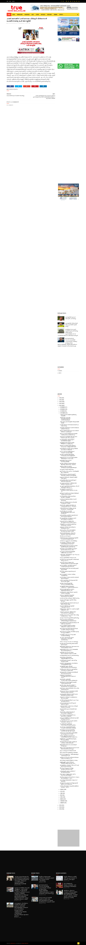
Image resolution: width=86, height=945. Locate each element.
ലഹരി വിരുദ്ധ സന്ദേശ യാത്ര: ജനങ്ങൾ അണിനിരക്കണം (69, 577)
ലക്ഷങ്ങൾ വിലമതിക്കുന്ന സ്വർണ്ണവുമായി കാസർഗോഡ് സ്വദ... (68, 676)
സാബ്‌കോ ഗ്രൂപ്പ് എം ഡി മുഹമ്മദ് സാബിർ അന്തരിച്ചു (68, 635)
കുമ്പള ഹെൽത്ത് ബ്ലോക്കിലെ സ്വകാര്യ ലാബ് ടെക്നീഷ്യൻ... (68, 455)
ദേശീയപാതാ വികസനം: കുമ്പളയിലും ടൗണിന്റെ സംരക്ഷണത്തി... (68, 669)
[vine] (73, 1)
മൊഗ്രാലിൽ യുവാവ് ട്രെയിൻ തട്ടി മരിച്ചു (68, 709)
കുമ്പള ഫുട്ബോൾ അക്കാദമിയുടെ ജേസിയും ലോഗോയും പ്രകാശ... (68, 464)
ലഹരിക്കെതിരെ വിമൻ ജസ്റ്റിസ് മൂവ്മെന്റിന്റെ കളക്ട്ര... (67, 440)
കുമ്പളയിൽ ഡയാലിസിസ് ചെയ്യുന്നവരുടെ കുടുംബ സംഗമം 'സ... (68, 490)
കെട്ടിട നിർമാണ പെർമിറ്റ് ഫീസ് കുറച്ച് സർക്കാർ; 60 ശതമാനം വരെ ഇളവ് (70, 878)
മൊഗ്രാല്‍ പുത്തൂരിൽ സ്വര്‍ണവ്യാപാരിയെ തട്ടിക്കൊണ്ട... (69, 679)
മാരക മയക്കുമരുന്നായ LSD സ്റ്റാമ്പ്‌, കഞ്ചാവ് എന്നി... (68, 703)
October (62, 411)
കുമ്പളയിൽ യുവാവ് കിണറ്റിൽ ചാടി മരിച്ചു (70, 317)
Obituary (49, 14)
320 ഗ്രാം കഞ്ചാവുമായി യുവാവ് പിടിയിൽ (68, 571)
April (61, 797)
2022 (60, 405)
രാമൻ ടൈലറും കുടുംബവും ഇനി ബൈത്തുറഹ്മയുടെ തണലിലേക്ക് (68, 474)
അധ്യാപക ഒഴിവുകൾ (65, 536)
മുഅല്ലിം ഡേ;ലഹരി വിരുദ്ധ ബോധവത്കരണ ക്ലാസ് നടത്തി (68, 653)
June (61, 793)
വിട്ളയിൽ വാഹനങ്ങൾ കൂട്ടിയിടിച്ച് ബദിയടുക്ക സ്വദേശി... (68, 524)
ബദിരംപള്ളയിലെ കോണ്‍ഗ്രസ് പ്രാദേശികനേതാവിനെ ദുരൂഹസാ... (69, 736)
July (61, 791)
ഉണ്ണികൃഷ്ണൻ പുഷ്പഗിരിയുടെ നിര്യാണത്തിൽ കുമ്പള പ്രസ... (68, 762)
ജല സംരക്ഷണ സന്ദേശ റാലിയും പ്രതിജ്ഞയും (67, 574)
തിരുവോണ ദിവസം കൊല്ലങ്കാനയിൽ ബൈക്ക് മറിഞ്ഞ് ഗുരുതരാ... (69, 691)
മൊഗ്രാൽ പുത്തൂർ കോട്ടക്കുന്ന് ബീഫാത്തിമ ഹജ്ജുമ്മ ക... (67, 712)
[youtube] (75, 1)
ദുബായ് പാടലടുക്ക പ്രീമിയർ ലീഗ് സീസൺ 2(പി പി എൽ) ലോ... (68, 612)
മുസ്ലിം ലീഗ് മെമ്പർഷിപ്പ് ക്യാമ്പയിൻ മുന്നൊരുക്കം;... (69, 644)
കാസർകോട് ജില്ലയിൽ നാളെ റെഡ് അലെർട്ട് (68, 780)
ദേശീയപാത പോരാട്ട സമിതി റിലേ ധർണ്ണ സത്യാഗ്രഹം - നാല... (69, 615)
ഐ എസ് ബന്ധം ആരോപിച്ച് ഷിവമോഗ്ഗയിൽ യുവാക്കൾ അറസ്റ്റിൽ (69, 563)
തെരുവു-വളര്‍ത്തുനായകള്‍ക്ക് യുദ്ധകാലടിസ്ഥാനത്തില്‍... (67, 595)
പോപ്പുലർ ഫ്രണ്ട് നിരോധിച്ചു (67, 469)
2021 (60, 805)
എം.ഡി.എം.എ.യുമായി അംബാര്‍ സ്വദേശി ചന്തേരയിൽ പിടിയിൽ (68, 727)
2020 (60, 807)
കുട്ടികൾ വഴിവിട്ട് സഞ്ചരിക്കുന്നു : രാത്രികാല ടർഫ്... (68, 527)
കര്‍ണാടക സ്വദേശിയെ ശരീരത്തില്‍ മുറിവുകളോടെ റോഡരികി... (68, 733)
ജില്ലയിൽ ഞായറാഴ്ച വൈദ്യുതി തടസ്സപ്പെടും (68, 745)
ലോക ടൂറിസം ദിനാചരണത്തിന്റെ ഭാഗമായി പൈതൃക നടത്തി (67, 530)
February (62, 801)
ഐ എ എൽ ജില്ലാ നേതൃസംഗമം (68, 557)
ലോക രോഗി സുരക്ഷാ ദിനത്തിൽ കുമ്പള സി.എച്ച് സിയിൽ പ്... (69, 632)
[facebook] (61, 1)
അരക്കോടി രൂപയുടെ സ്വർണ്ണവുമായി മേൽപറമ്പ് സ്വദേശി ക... (69, 783)
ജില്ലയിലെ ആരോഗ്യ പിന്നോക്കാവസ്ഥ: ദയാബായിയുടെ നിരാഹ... (69, 647)
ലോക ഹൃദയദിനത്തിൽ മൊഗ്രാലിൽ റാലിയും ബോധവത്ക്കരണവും (68, 434)
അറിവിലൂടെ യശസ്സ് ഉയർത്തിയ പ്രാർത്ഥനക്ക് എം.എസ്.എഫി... (68, 730)
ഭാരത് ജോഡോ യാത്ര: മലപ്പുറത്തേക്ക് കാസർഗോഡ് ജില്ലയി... (69, 449)
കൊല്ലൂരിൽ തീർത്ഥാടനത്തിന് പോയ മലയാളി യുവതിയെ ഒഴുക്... (69, 694)
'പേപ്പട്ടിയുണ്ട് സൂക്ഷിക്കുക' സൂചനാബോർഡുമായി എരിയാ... (68, 724)
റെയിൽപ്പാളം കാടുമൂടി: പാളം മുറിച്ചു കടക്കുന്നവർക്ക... (68, 660)
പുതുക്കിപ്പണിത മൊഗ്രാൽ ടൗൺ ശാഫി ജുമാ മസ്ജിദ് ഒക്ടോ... (69, 603)
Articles (43, 14)
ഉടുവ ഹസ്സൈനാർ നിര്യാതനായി (68, 750)
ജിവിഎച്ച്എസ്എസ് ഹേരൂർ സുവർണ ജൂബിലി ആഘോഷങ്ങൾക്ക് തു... (69, 546)
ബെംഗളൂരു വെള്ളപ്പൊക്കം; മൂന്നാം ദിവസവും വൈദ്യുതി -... (68, 774)
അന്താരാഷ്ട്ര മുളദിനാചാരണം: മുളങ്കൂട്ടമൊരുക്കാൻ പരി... (67, 589)
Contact (13, 1)
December (62, 407)
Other (37, 14)
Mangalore (20, 14)
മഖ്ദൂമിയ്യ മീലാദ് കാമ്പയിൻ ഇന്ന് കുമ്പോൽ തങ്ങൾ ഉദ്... (68, 480)
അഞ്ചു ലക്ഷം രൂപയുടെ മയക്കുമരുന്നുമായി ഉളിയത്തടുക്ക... (68, 467)
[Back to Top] (78, 943)
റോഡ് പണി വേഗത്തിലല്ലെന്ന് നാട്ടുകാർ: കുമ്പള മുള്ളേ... (67, 452)
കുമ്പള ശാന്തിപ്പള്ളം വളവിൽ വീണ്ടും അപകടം (68, 600)
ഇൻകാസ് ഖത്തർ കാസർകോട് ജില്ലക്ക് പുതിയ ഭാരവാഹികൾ (69, 493)
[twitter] (63, 1)
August (62, 789)
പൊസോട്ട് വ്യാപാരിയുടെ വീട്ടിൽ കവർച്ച (69, 598)
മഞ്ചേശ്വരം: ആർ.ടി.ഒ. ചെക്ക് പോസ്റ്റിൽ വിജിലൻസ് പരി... (69, 609)
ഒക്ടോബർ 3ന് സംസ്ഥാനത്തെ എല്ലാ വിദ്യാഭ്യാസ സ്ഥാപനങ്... (68, 458)
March (62, 799)
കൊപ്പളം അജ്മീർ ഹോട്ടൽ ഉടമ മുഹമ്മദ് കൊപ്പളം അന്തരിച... (69, 718)
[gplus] (68, 1)
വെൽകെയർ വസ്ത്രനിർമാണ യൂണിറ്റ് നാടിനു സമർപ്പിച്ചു (68, 592)
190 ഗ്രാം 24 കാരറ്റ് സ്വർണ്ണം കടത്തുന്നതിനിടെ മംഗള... (67, 768)
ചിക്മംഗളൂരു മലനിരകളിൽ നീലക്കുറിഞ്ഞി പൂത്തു (69, 422)
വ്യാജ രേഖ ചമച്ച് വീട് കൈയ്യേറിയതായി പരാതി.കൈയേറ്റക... (65, 419)
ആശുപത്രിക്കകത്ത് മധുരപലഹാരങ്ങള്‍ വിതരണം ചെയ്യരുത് (69, 431)
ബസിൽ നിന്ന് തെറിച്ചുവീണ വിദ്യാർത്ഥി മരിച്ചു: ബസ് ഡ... (69, 560)
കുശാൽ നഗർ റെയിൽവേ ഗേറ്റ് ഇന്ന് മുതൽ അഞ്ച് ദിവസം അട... (68, 549)
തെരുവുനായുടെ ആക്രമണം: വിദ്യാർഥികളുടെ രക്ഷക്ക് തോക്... (68, 620)
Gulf (33, 14)
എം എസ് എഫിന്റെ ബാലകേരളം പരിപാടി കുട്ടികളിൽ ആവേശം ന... (69, 486)
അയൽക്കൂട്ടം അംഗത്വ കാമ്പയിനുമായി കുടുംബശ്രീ (69, 569)
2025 (60, 399)
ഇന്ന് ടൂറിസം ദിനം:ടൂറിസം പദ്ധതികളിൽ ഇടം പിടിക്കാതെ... (69, 471)
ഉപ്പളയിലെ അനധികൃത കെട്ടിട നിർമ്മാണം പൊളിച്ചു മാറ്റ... (67, 443)
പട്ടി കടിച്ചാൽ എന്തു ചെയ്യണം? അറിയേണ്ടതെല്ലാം (67, 771)
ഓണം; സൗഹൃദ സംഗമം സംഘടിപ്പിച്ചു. (69, 641)
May (61, 795)
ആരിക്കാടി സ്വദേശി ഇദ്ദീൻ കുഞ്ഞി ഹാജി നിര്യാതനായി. (68, 682)
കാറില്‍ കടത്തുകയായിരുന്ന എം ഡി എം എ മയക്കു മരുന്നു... (69, 700)
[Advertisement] (68, 78)
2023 (60, 403)
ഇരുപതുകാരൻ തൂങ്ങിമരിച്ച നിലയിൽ (69, 752)
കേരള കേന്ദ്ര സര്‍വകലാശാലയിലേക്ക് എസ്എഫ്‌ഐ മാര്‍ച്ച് (69, 672)
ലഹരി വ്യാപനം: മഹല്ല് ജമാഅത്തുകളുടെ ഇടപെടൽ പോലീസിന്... (67, 512)
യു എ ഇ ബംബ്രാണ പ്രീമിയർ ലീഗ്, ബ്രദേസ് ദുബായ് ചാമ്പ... (68, 483)
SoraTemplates (13, 943)
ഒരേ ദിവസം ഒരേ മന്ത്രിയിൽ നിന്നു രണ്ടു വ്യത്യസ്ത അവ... (69, 688)
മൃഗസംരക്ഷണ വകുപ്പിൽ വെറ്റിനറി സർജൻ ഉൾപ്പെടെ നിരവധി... (68, 566)
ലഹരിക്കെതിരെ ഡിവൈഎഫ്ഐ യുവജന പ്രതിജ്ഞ (68, 496)
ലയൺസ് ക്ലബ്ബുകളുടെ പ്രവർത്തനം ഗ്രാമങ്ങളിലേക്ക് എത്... (69, 663)
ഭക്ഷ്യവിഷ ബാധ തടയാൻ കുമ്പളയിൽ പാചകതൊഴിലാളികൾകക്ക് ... (69, 538)
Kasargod (27, 14)
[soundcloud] (79, 1)
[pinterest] (77, 1)
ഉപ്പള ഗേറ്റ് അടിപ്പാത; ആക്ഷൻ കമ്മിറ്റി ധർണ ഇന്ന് (68, 477)
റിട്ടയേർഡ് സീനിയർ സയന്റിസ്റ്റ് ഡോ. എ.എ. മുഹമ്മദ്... (68, 697)
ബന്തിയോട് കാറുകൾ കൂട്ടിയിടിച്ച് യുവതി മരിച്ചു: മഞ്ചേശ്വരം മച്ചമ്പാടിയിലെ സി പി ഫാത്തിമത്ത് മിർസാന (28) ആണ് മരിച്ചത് (68, 332)
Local (13, 14)
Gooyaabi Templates (24, 943)
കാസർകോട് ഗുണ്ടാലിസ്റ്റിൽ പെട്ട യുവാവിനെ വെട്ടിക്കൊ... (67, 715)
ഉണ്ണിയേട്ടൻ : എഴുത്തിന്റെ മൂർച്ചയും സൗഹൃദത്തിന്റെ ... (68, 739)
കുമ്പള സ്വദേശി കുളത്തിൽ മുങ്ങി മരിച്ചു (69, 617)
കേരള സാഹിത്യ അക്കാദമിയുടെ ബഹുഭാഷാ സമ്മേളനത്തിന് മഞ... (68, 446)
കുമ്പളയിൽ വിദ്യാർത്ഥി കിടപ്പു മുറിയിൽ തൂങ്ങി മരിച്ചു (71, 324)
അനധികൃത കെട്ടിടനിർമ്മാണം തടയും (69, 760)
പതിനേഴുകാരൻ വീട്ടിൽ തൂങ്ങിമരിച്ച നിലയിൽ (68, 415)
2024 (60, 401)
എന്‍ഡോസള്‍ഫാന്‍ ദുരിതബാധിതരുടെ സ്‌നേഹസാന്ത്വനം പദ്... (69, 758)
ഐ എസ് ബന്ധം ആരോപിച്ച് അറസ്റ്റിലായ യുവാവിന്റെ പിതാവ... (68, 521)
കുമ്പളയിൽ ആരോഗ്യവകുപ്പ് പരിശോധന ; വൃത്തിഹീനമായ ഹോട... (69, 586)
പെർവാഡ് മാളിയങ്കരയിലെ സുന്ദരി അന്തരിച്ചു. (68, 499)
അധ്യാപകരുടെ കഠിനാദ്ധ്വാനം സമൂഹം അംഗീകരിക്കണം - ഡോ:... (69, 777)
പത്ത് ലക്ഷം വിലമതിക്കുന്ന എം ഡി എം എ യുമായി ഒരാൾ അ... (69, 555)
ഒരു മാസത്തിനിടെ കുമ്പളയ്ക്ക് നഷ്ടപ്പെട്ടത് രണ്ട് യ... (67, 606)
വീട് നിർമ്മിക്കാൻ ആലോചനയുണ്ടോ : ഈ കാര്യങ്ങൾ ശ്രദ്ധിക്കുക (70, 885)
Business (60, 370)
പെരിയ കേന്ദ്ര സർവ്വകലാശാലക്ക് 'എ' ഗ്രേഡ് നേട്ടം (69, 425)
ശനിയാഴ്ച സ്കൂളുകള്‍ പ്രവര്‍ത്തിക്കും (68, 540)
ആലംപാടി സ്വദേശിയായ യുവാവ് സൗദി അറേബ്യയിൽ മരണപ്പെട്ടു (69, 748)
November (62, 409)
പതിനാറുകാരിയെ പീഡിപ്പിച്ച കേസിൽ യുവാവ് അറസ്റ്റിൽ (68, 580)
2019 (60, 809)
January (62, 802)
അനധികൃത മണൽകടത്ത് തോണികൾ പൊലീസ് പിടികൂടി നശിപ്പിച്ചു (69, 629)
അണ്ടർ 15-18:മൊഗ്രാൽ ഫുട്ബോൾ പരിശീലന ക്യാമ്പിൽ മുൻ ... (68, 742)
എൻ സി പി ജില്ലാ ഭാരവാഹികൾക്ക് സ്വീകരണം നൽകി (68, 502)
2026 (60, 397)
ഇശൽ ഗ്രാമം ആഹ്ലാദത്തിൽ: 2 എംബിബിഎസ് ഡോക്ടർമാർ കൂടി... (68, 685)
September (62, 413)
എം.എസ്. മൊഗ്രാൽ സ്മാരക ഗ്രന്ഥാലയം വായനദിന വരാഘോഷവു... (67, 638)
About (10, 1)
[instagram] (66, 1)
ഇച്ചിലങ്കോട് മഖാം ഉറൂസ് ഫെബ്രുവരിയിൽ (65, 461)
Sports (61, 14)
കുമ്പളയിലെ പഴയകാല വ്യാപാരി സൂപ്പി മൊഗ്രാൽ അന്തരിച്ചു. (69, 765)
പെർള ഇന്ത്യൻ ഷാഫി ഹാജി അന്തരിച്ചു (69, 655)
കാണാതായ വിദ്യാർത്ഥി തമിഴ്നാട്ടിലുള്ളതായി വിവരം (66, 657)
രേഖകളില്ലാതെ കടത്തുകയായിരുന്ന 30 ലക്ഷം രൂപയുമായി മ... (69, 623)
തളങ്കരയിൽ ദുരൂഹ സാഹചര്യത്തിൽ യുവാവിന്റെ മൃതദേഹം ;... (69, 650)
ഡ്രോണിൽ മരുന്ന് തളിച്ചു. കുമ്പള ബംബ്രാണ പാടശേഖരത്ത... (68, 508)
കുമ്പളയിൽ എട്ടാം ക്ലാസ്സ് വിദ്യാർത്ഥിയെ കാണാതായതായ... (68, 666)
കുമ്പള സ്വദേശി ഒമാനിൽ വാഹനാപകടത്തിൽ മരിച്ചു (66, 583)
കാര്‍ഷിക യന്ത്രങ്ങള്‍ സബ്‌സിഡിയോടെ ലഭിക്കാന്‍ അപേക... (69, 428)
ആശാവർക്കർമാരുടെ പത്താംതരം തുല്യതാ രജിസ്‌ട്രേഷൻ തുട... (68, 533)
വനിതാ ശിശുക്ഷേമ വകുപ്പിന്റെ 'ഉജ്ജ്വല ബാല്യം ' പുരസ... (69, 786)
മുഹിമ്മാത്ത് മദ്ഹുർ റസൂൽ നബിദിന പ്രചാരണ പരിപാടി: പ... (68, 721)
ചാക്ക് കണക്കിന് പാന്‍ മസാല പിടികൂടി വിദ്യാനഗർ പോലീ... (69, 706)
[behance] (71, 1)
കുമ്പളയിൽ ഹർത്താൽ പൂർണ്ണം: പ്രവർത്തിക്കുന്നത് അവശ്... (67, 543)
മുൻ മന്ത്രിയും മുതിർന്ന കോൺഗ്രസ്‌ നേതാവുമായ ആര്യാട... (69, 515)
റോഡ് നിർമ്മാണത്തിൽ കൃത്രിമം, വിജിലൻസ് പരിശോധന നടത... (68, 626)
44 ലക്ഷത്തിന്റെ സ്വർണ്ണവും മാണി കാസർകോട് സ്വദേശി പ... (68, 518)
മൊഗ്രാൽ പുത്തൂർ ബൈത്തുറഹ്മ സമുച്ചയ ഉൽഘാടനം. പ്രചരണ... (68, 505)
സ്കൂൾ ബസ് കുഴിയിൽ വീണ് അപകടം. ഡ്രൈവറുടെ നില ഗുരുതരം (68, 437)
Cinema (55, 14)
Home (7, 1)
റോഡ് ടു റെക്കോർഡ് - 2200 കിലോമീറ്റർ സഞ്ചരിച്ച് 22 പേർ (69, 755)
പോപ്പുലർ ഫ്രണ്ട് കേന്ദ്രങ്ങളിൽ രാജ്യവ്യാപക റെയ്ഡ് (67, 552)
